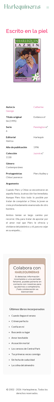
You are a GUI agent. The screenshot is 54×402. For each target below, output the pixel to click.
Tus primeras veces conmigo (25, 354)
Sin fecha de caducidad (23, 359)
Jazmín (37, 153)
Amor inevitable (19, 337)
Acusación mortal (20, 343)
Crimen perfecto (19, 321)
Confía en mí (17, 326)
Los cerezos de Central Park (25, 348)
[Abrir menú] (47, 7)
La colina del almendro (22, 365)
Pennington (39, 127)
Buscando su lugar (20, 332)
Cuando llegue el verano (23, 315)
